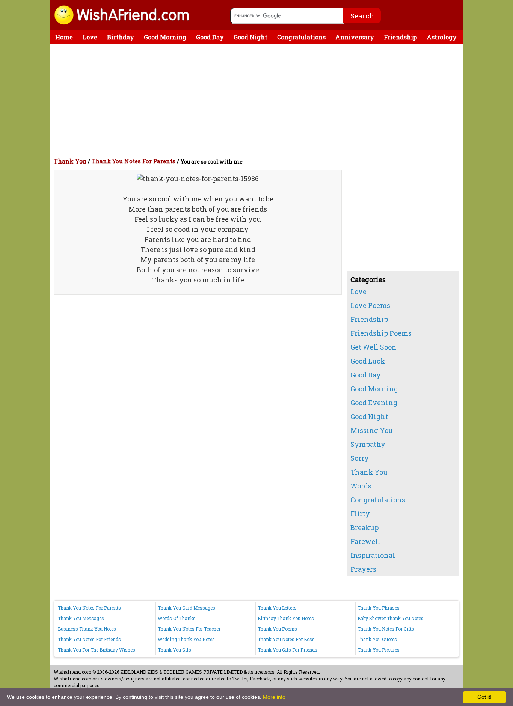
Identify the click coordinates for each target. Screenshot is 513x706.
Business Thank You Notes (87, 629)
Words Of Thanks (177, 618)
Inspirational (372, 555)
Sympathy (367, 444)
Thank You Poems (277, 629)
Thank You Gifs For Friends (287, 650)
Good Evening (373, 402)
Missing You (371, 430)
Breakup (364, 527)
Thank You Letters (277, 608)
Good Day (210, 37)
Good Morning (165, 37)
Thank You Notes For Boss (286, 639)
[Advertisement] (258, 100)
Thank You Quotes (377, 639)
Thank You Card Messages (186, 608)
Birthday (120, 37)
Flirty (360, 513)
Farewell (365, 541)
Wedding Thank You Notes (186, 639)
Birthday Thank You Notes (286, 618)
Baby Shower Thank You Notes (391, 618)
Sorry (359, 458)
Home (64, 37)
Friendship (400, 37)
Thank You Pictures (379, 650)
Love (90, 37)
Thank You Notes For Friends (89, 639)
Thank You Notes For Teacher (189, 629)
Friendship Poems (381, 333)
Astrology (442, 37)
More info (274, 697)
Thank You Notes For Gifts (386, 629)
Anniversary (354, 37)
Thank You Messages (81, 618)
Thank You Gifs (174, 650)
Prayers (363, 569)
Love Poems (370, 305)
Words (360, 485)
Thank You (70, 161)
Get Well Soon (373, 346)
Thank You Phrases (379, 608)
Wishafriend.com (72, 672)
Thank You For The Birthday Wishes (96, 650)
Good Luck (367, 360)
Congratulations (301, 37)
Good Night (250, 37)
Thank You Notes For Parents (133, 161)
